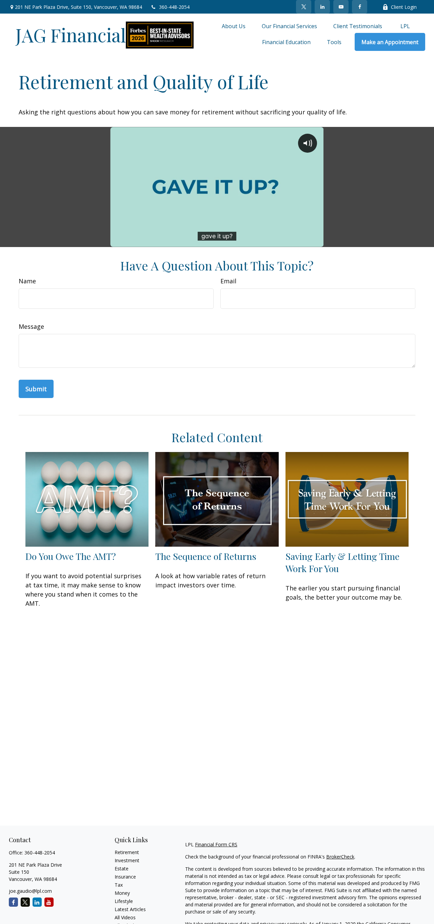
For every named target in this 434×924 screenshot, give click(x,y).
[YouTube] (341, 7)
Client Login (404, 7)
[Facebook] (359, 7)
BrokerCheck (340, 856)
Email (228, 281)
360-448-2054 (174, 7)
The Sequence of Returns (205, 556)
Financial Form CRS (216, 844)
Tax (119, 885)
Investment (127, 860)
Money (122, 893)
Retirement (127, 852)
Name (27, 281)
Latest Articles (130, 909)
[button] (234, 26)
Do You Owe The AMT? (70, 556)
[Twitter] (303, 7)
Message (31, 326)
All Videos (125, 917)
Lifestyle (124, 901)
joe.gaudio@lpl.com (30, 891)
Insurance (125, 876)
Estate (122, 868)
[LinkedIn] (322, 7)
